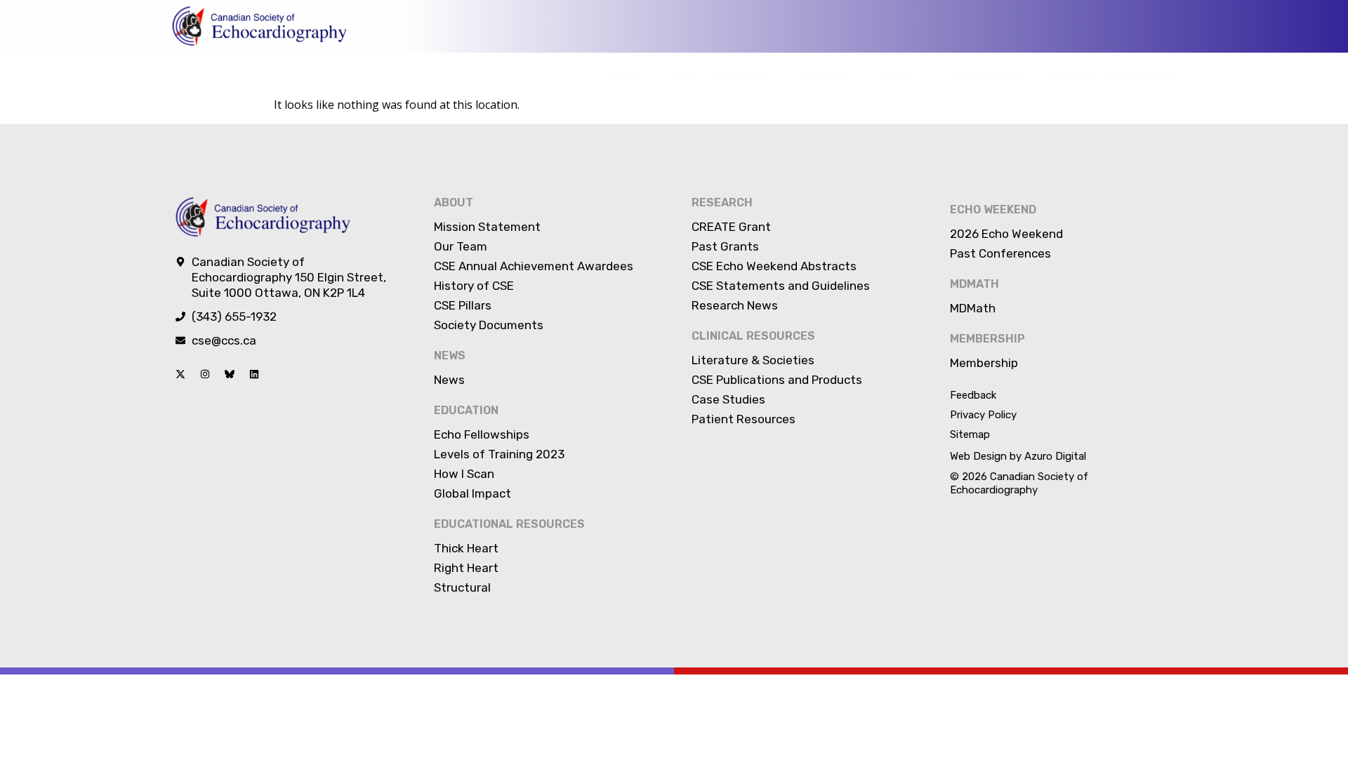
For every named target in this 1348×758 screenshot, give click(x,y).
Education (738, 74)
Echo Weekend (984, 74)
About (622, 74)
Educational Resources (509, 524)
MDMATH (974, 284)
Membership (1140, 74)
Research (822, 74)
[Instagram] (205, 374)
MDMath (1073, 74)
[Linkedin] (254, 374)
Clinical (897, 74)
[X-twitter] (180, 374)
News (684, 74)
